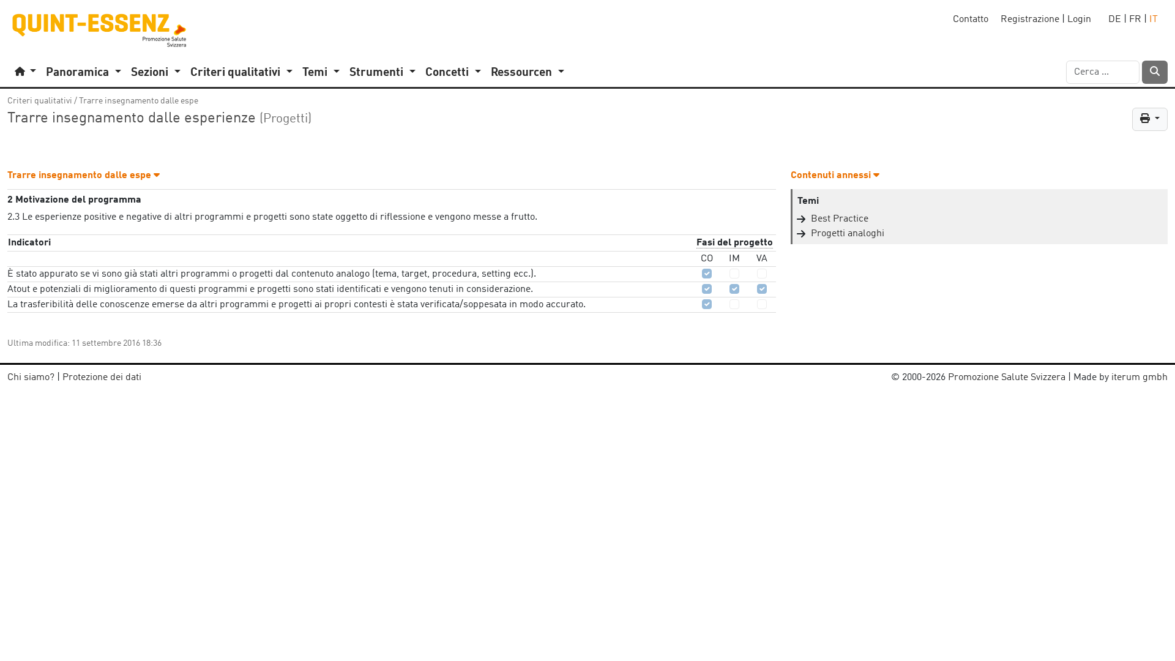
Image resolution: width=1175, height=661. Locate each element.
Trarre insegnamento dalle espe (138, 101)
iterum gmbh (1139, 378)
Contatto (970, 19)
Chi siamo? (30, 378)
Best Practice (839, 219)
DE (1114, 19)
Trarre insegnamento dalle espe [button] (80, 176)
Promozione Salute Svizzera (1006, 378)
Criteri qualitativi (39, 101)
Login (1079, 19)
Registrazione (1030, 19)
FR (1135, 19)
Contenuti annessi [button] (832, 176)
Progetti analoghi (847, 234)
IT (1153, 19)
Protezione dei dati (101, 378)
